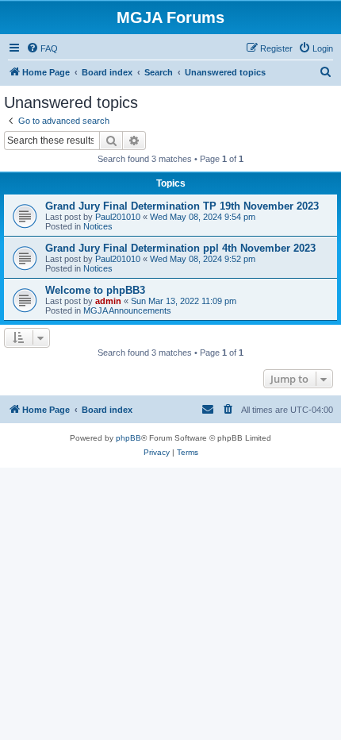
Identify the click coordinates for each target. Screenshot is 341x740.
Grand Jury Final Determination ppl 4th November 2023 (180, 248)
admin (108, 301)
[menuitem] (42, 48)
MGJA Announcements (127, 310)
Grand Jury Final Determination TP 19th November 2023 (182, 206)
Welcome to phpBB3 (95, 290)
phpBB (128, 438)
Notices (98, 226)
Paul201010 (117, 217)
